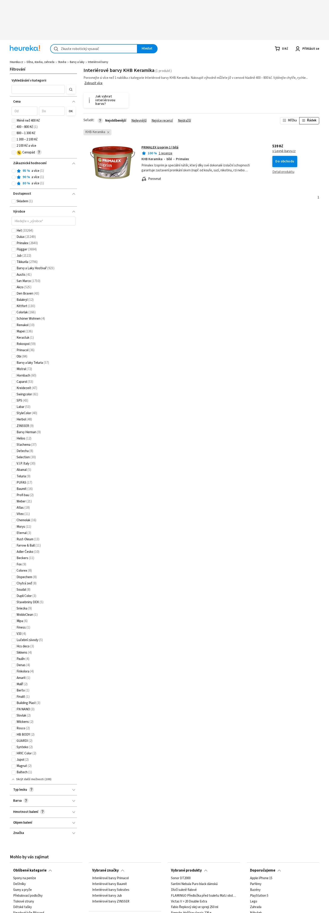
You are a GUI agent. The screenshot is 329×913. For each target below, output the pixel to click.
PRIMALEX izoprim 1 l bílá (159, 147)
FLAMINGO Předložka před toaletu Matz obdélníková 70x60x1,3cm (204, 896)
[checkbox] (14, 121)
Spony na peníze (24, 878)
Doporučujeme (262, 870)
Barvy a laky (77, 62)
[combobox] (93, 48)
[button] (38, 89)
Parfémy (255, 884)
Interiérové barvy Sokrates (110, 890)
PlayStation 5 (259, 896)
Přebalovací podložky (28, 896)
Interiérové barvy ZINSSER (110, 901)
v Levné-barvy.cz (284, 151)
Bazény (255, 890)
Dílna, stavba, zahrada (40, 62)
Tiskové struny (23, 901)
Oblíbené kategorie (30, 870)
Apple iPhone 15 (261, 878)
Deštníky (19, 884)
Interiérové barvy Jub (107, 896)
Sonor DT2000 (180, 878)
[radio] (14, 171)
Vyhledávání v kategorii (29, 80)
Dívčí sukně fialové (184, 890)
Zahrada (255, 907)
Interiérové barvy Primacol (110, 878)
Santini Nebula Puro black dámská (194, 884)
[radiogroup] (43, 177)
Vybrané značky (105, 870)
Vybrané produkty (186, 870)
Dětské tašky (22, 907)
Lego (253, 901)
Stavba (62, 62)
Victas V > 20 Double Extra (189, 901)
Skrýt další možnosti (30, 779)
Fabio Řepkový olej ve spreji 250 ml (194, 907)
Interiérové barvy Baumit (109, 884)
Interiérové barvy (98, 62)
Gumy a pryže (22, 890)
